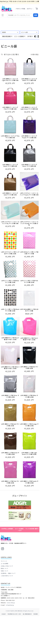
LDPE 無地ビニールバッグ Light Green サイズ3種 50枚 (29, 108)
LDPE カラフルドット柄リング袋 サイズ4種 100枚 (10, 252)
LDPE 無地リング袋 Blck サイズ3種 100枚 (29, 367)
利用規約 (35, 614)
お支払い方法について (7, 566)
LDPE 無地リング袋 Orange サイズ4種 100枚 (29, 424)
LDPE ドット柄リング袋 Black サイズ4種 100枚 (10, 310)
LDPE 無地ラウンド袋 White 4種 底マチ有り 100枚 (10, 367)
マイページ (4, 561)
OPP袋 (30, 36)
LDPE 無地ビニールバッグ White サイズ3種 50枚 (29, 79)
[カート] (36, 8)
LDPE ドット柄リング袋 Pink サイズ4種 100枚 (29, 281)
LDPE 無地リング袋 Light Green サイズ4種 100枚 (29, 453)
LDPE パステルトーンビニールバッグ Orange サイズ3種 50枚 (29, 223)
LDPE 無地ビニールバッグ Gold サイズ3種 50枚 (10, 194)
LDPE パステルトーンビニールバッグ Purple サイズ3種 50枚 (29, 194)
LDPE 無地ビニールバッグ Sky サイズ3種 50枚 (10, 136)
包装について (4, 571)
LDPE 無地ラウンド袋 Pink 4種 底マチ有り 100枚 (29, 339)
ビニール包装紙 (19, 36)
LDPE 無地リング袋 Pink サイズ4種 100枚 (10, 482)
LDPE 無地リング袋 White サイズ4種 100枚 (29, 396)
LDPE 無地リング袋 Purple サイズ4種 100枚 (29, 482)
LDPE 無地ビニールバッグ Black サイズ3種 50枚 (10, 165)
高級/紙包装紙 (7, 36)
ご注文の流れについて (7, 576)
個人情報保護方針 (27, 614)
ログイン (29, 8)
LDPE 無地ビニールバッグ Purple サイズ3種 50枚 (29, 136)
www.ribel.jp (11, 602)
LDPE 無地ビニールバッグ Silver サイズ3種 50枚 (29, 165)
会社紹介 (4, 614)
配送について (4, 568)
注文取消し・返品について (8, 573)
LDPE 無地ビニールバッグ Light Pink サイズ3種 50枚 (10, 79)
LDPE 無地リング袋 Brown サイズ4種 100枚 (10, 453)
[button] (2, 15)
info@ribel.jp (10, 605)
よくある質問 (4, 563)
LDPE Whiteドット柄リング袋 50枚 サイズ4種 (29, 252)
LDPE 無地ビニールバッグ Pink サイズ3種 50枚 (10, 108)
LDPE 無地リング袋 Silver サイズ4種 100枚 (10, 396)
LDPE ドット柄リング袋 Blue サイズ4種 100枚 (10, 281)
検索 (35, 15)
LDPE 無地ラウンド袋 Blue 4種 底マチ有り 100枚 (10, 338)
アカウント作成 (20, 8)
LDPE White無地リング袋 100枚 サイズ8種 (29, 310)
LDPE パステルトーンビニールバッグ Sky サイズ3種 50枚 (10, 222)
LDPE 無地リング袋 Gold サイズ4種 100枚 (10, 424)
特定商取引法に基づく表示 (14, 614)
